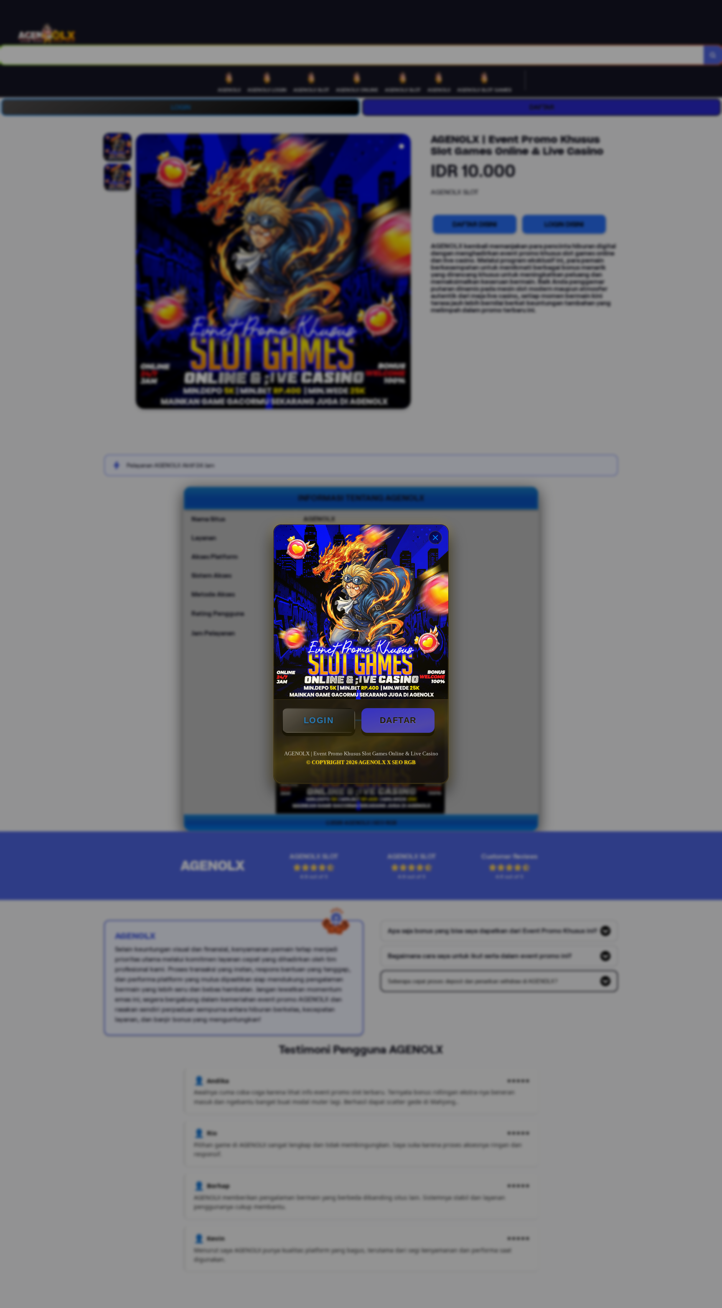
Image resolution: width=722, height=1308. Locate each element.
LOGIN (319, 720)
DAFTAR (398, 720)
